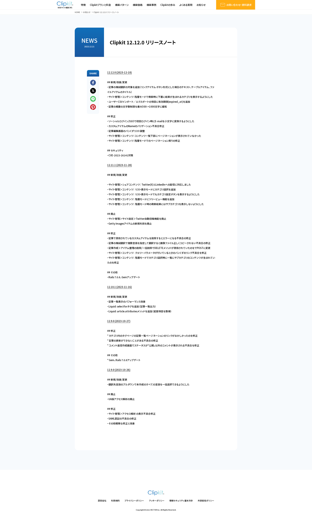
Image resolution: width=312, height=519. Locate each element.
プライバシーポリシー (134, 500)
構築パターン (122, 4)
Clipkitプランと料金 (100, 4)
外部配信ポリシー (206, 500)
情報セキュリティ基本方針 (181, 500)
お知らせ (201, 4)
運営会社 (102, 500)
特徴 (83, 4)
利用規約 (115, 500)
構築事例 (151, 4)
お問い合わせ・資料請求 (239, 4)
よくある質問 (185, 4)
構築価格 (138, 4)
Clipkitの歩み (167, 4)
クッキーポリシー (156, 500)
